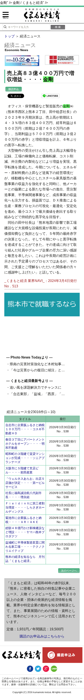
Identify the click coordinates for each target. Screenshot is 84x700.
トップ (9, 36)
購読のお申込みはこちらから (42, 636)
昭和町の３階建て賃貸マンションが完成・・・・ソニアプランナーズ (25, 458)
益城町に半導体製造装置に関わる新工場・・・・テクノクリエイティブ (25, 546)
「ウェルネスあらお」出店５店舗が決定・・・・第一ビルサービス (25, 483)
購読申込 (13, 89)
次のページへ (69, 570)
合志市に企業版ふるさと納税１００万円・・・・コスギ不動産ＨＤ (25, 429)
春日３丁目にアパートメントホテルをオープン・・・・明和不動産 (25, 443)
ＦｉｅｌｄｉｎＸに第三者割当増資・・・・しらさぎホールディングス (25, 507)
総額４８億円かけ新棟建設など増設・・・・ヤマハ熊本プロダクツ (25, 532)
